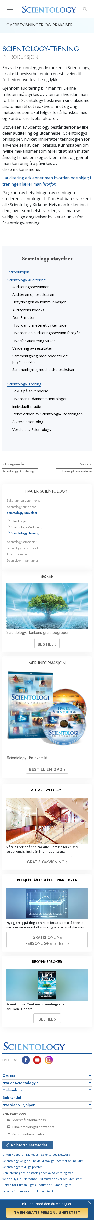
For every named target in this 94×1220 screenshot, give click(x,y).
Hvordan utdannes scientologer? (40, 398)
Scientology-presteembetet (23, 548)
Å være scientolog (27, 421)
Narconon (31, 1179)
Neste (85, 464)
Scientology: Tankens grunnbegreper (37, 632)
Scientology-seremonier (21, 541)
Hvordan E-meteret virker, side (39, 325)
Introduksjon (18, 271)
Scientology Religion (16, 1161)
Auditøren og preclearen (33, 294)
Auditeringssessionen (30, 286)
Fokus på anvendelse (30, 390)
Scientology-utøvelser (22, 512)
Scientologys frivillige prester (22, 1167)
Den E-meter (23, 317)
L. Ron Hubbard (12, 1154)
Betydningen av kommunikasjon (39, 301)
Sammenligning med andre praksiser (43, 369)
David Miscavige (43, 1161)
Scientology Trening (24, 383)
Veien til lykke (11, 1179)
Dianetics (32, 1154)
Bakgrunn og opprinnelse (23, 500)
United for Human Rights (19, 1185)
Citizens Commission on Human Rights (28, 1191)
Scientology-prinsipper (21, 506)
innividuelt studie (26, 406)
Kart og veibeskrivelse (28, 1134)
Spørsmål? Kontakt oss (28, 1120)
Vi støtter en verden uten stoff (61, 1179)
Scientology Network (55, 1154)
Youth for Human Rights (54, 1185)
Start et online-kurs (70, 1161)
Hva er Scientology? (20, 1082)
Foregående (14, 464)
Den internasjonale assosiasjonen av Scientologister (37, 1173)
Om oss (8, 1075)
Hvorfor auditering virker (33, 340)
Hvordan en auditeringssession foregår (46, 332)
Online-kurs (12, 1090)
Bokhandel (11, 1097)
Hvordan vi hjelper (18, 1104)
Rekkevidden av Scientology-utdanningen (47, 413)
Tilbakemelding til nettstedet (32, 1127)
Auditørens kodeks (28, 309)
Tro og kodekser (17, 554)
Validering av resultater (32, 348)
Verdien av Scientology (31, 429)
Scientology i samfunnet (22, 560)
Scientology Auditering (26, 279)
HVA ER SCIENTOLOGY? (47, 491)
